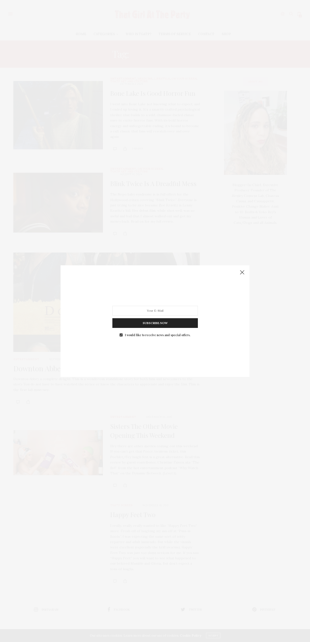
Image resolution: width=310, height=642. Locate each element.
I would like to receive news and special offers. (157, 334)
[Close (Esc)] (242, 272)
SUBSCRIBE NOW (155, 323)
